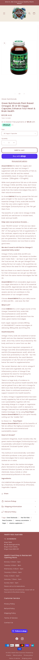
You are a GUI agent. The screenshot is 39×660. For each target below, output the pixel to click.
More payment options (19, 161)
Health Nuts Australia (18, 652)
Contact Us (8, 623)
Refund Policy (9, 608)
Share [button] (6, 494)
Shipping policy (27, 658)
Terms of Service (11, 618)
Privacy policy (28, 655)
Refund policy (17, 655)
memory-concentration (22, 520)
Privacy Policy (9, 604)
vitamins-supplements (15, 523)
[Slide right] (24, 93)
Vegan (4, 523)
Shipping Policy (10, 613)
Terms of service (14, 658)
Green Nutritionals (12, 517)
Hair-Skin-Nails (25, 517)
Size (3, 129)
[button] (4, 13)
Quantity (4, 139)
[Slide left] (15, 93)
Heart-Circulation (7, 520)
